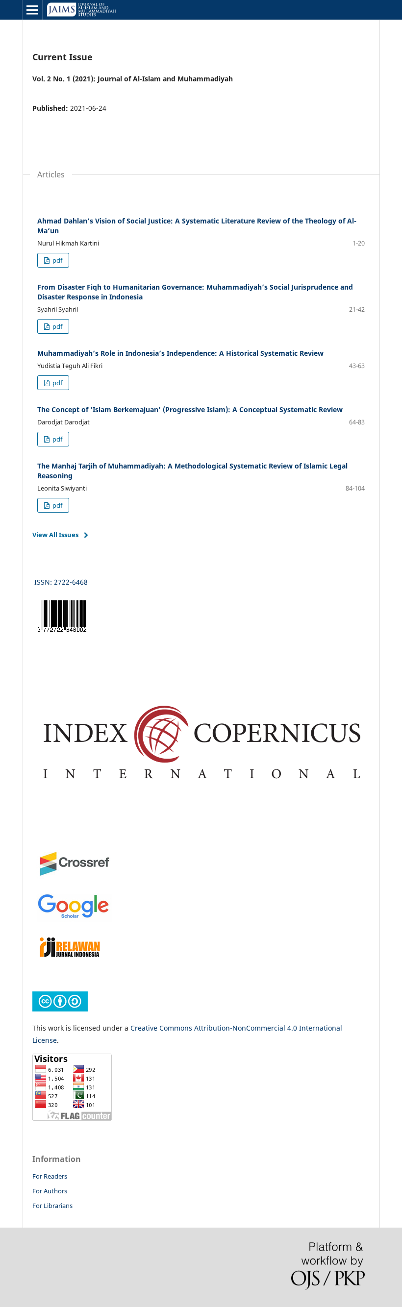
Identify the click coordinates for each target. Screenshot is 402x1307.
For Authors (49, 1190)
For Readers (49, 1176)
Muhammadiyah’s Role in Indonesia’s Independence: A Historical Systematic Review (180, 353)
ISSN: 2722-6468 (62, 582)
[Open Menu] (32, 10)
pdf (56, 260)
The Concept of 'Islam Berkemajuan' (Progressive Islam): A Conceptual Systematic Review (190, 409)
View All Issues (55, 534)
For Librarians (52, 1205)
